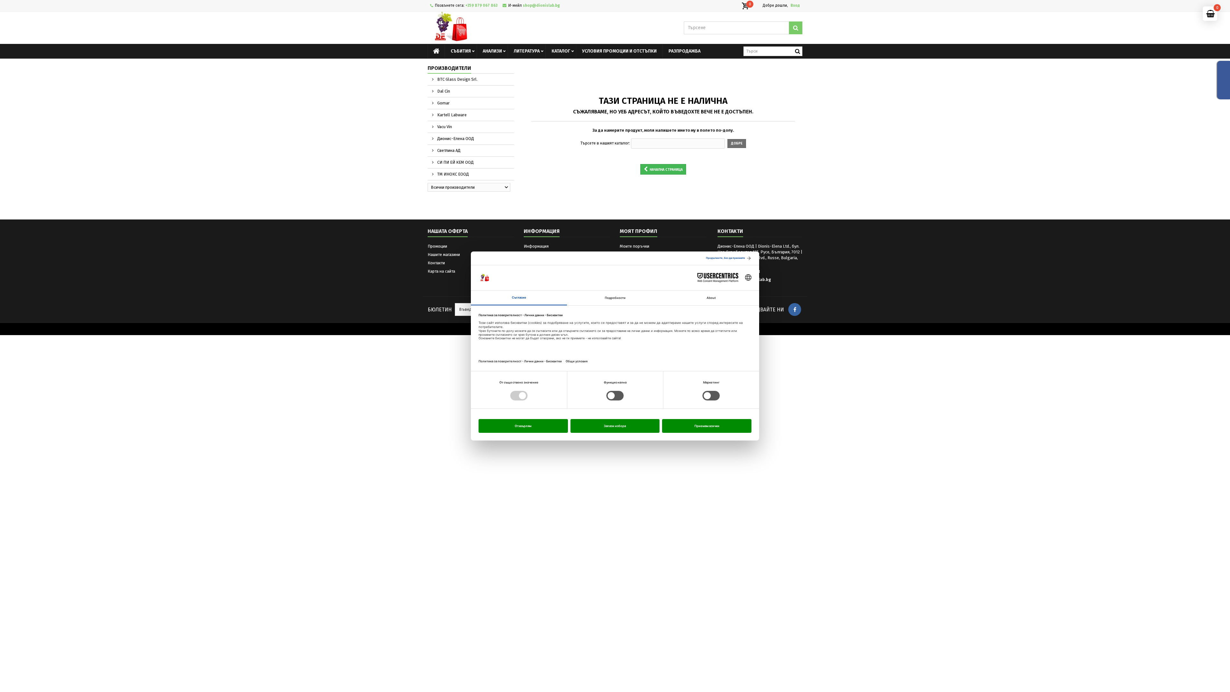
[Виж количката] (745, 6)
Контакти (436, 262)
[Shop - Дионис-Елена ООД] (487, 28)
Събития (461, 51)
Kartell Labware (451, 114)
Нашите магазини (444, 254)
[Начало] (436, 51)
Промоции (437, 246)
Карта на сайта (441, 271)
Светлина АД (448, 150)
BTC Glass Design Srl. (457, 79)
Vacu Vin (444, 126)
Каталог (561, 51)
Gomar (443, 103)
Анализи (492, 51)
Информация (536, 246)
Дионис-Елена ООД (455, 138)
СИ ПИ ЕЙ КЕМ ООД (455, 162)
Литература (527, 51)
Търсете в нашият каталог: (605, 143)
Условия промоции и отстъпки (619, 51)
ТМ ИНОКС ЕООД (452, 174)
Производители (449, 68)
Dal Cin (443, 91)
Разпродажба (684, 51)
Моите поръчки (634, 246)
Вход (795, 5)
